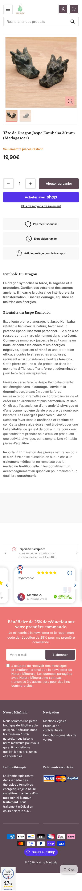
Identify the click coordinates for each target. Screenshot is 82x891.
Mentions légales (54, 721)
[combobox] (41, 21)
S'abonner (60, 654)
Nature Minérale (46, 862)
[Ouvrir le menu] (8, 9)
